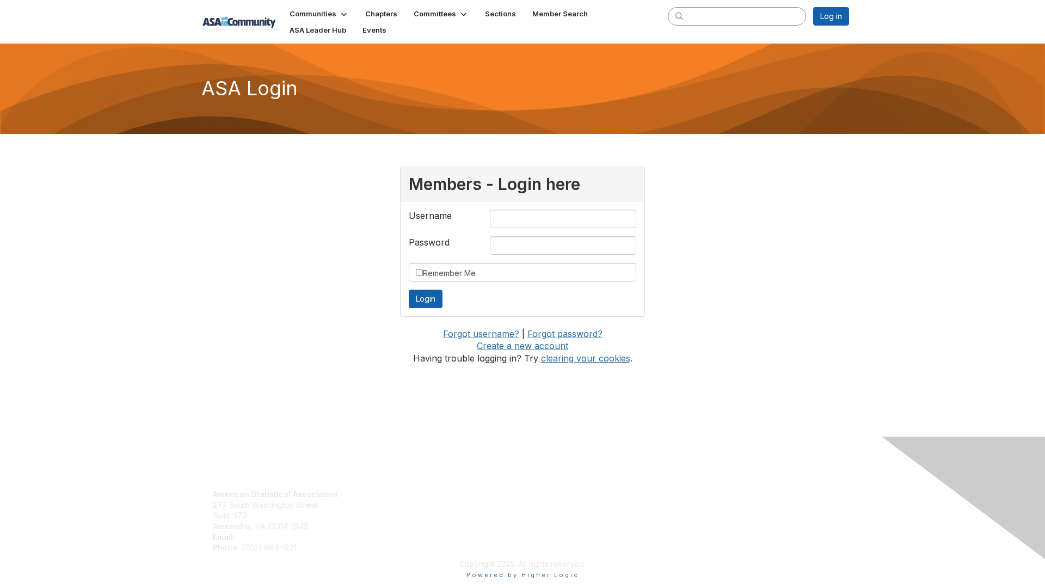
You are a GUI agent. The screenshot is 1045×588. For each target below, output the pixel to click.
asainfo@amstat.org (272, 537)
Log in (831, 16)
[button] (319, 13)
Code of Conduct (558, 505)
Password (429, 242)
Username (430, 215)
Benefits (384, 505)
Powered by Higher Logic (522, 575)
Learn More (390, 515)
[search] (679, 15)
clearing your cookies (585, 358)
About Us (543, 494)
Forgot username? (481, 333)
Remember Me (449, 273)
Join (377, 494)
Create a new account (522, 345)
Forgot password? (565, 333)
